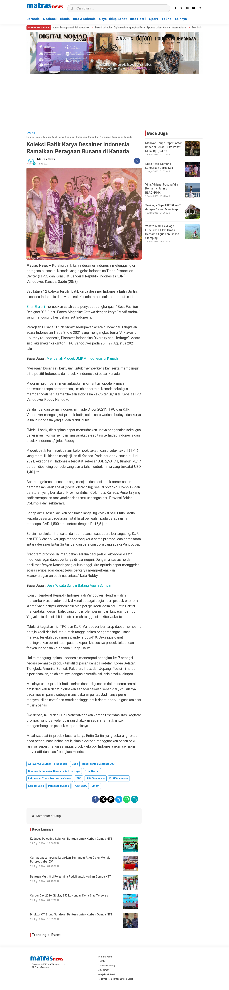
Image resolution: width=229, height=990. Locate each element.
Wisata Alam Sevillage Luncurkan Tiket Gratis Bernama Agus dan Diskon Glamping (162, 232)
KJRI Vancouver (118, 778)
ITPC (79, 778)
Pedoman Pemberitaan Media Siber (115, 979)
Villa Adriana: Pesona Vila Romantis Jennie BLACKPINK (161, 189)
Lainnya (181, 19)
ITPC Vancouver (95, 778)
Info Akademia (84, 19)
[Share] (137, 161)
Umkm (95, 786)
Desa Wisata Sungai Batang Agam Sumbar (79, 585)
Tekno (166, 19)
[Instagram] (187, 8)
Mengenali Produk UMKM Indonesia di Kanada (82, 358)
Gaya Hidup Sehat (113, 19)
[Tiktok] (200, 8)
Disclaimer (103, 970)
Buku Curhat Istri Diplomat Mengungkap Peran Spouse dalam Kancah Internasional (111, 27)
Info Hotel (138, 19)
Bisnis (65, 19)
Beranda (33, 19)
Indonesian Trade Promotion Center (49, 778)
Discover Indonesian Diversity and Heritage (54, 771)
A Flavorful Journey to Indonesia (47, 764)
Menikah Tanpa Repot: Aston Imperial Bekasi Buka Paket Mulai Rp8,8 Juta (163, 147)
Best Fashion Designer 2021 (99, 764)
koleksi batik (36, 786)
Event (37, 137)
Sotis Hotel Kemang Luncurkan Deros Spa (159, 166)
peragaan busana (58, 786)
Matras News (46, 159)
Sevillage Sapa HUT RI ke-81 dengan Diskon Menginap (163, 207)
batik (75, 764)
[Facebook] (175, 8)
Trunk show (80, 786)
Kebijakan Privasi (106, 974)
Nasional (50, 19)
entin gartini (91, 771)
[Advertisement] (114, 102)
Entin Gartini (36, 306)
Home (29, 137)
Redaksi (102, 961)
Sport (153, 19)
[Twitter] (181, 8)
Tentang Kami (105, 956)
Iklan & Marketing (106, 965)
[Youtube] (193, 8)
